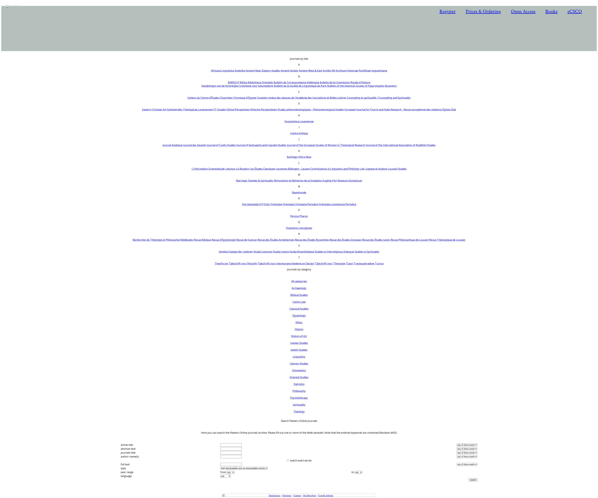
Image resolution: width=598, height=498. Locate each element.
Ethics (299, 322)
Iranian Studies (299, 343)
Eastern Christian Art (154, 109)
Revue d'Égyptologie (224, 240)
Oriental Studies (299, 377)
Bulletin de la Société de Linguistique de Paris (300, 86)
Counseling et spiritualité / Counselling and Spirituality (379, 97)
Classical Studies (299, 308)
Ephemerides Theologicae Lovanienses (190, 109)
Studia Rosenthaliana (301, 251)
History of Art (299, 336)
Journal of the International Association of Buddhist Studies (401, 145)
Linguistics (299, 356)
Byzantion (391, 86)
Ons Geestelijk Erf (252, 204)
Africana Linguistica (222, 70)
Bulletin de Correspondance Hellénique (296, 82)
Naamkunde (299, 192)
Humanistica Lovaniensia (299, 121)
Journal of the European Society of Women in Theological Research (326, 145)
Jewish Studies (299, 350)
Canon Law (299, 302)
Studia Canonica (263, 251)
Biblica (243, 82)
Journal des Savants (194, 145)
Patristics (299, 384)
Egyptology (299, 315)
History (299, 329)
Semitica (223, 251)
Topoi (349, 263)
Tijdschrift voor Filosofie (243, 263)
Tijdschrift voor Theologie (330, 263)
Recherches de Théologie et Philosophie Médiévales (163, 240)
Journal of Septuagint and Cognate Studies (261, 145)
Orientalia (276, 204)
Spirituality (299, 404)
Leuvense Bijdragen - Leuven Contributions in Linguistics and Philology (317, 168)
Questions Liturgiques (299, 228)
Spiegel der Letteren (241, 251)
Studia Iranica (281, 251)
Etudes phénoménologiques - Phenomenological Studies (311, 109)
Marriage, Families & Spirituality (254, 180)
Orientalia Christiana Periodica (300, 204)
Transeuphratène (364, 263)
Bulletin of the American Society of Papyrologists (355, 86)
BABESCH (233, 82)
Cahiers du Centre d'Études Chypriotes (210, 97)
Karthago (292, 157)
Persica (294, 216)
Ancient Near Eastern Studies (263, 70)
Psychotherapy (299, 398)
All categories (299, 281)
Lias (362, 168)
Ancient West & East (310, 70)
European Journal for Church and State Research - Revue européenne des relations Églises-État (400, 109)
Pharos (303, 216)
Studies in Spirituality (367, 251)
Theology (299, 411)
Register (447, 11)
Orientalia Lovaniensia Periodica (337, 204)
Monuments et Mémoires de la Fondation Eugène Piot (305, 180)
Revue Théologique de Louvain (447, 240)
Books (551, 11)
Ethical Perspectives (238, 109)
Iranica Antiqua (299, 133)
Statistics (286, 495)
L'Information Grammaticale (208, 168)
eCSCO (574, 11)
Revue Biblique (202, 240)
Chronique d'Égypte (244, 97)
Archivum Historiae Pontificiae (353, 70)
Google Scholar (325, 495)
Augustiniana (379, 70)
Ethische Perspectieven (263, 109)
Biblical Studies (299, 295)
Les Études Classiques (262, 168)
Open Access (523, 11)
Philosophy (299, 391)
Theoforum (221, 263)
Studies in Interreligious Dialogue (334, 251)
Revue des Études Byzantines (312, 240)
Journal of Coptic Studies (221, 145)
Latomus (230, 168)
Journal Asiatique (173, 145)
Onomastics (299, 370)
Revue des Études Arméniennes (276, 240)
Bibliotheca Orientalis (260, 82)
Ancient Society (289, 70)
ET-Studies (219, 109)
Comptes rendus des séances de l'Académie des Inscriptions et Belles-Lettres (301, 97)
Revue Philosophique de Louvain (410, 240)
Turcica (379, 263)
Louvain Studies (397, 168)
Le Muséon (242, 168)
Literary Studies (299, 363)
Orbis (266, 204)
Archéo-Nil (329, 70)
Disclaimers (274, 495)
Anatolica (240, 70)
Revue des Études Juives (376, 240)
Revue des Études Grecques (345, 240)
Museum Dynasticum (349, 180)
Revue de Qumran (246, 240)
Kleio (308, 157)
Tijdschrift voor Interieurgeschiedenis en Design (286, 263)
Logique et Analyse (376, 168)
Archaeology (299, 288)
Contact (297, 495)
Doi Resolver (309, 495)
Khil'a (302, 157)
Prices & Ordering (483, 11)
